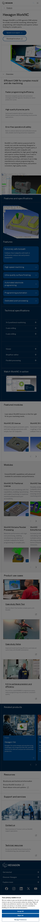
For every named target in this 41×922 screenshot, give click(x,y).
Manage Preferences (20, 919)
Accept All (20, 911)
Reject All (20, 915)
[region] (20, 908)
